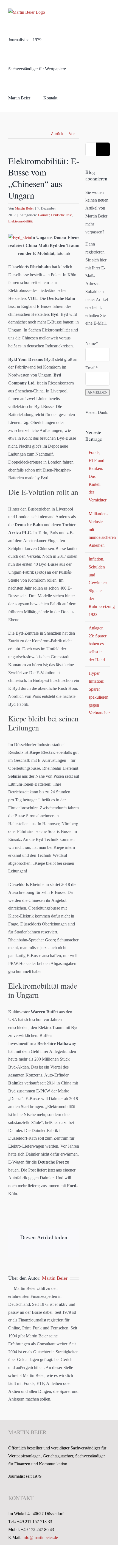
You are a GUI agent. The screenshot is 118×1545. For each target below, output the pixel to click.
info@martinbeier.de (40, 1537)
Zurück (57, 133)
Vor (72, 133)
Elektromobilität (20, 221)
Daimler (43, 215)
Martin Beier (24, 208)
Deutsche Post (61, 215)
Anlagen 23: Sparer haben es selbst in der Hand (97, 644)
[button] (72, 97)
